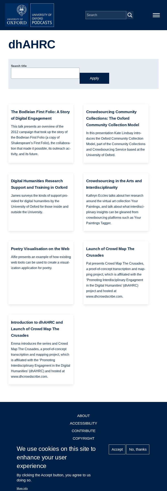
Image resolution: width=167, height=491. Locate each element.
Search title (19, 65)
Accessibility (83, 423)
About (83, 416)
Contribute (84, 431)
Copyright (83, 438)
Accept (117, 449)
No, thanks (138, 449)
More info (22, 488)
